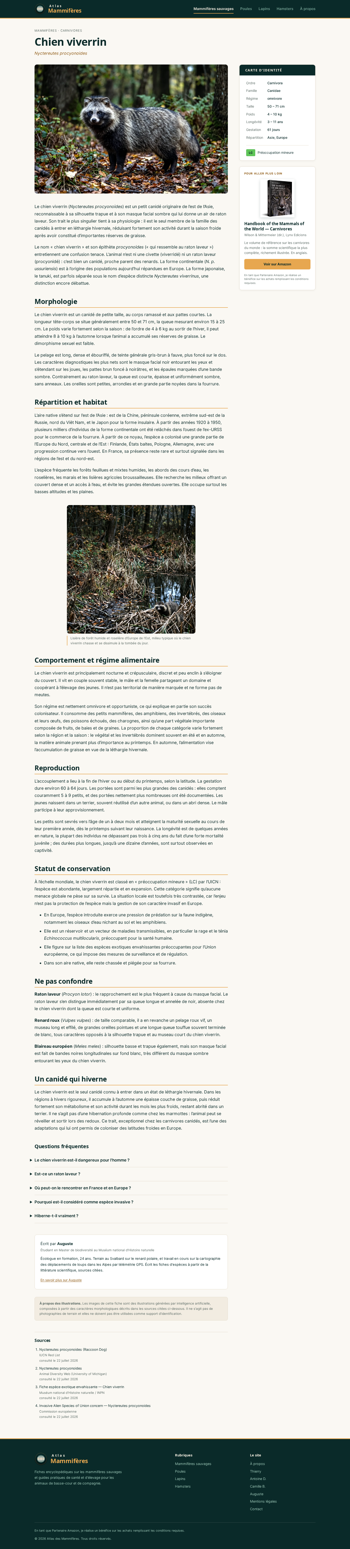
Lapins (264, 8)
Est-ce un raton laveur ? (57, 1174)
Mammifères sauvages (214, 8)
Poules (246, 8)
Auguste (256, 1494)
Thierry (255, 1471)
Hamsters (285, 8)
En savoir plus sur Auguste (61, 1280)
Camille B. (257, 1486)
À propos (307, 8)
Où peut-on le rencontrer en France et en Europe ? (83, 1188)
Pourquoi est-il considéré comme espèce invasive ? (84, 1202)
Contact (256, 1509)
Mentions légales (263, 1501)
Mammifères (46, 30)
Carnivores (71, 30)
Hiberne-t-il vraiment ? (56, 1215)
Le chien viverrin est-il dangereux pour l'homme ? (82, 1160)
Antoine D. (258, 1479)
